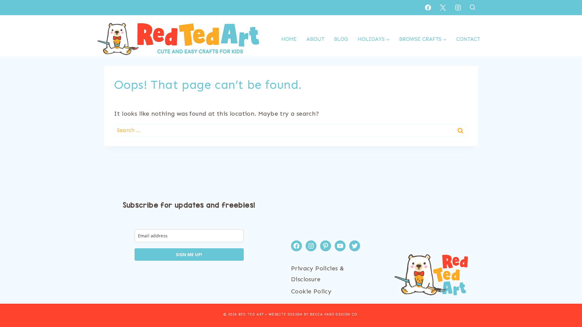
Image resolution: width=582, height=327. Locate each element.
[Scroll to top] (567, 303)
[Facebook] (428, 8)
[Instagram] (458, 8)
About (315, 39)
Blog (341, 39)
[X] (443, 8)
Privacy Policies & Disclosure (317, 274)
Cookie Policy (311, 291)
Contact (468, 39)
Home (289, 39)
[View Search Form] (472, 7)
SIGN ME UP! (189, 254)
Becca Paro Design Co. (334, 314)
